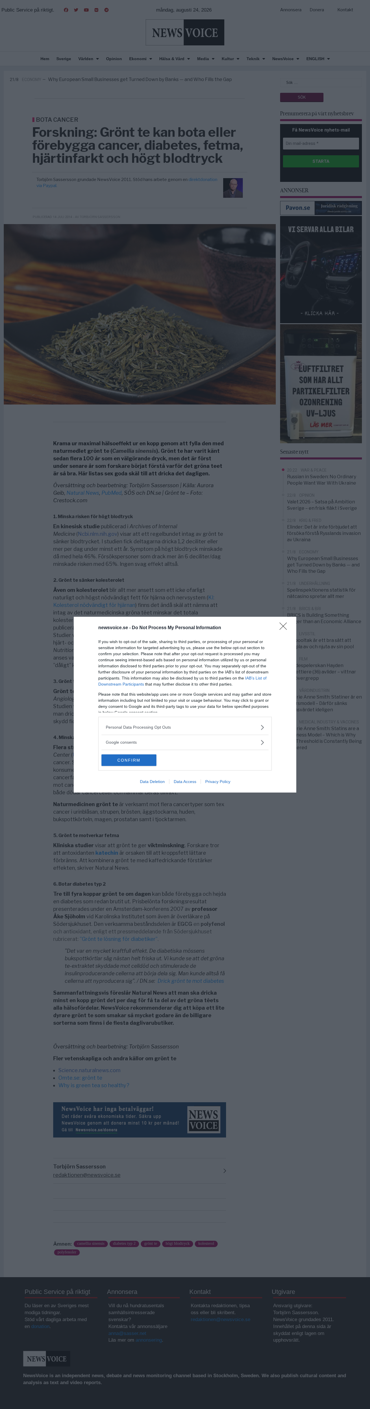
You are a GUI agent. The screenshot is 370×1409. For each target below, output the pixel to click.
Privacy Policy (217, 781)
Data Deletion (152, 781)
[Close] (285, 628)
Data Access (185, 781)
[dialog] (185, 705)
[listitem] (185, 727)
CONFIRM (128, 760)
